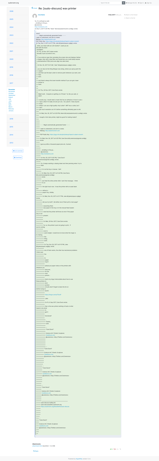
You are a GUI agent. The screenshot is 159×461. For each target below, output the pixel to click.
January (11, 110)
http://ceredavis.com (41, 27)
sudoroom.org (13, 3)
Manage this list (132, 3)
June (10, 101)
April (10, 105)
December (12, 89)
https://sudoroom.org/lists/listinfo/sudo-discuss (55, 406)
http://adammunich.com (48, 39)
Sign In (141, 3)
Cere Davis (41, 15)
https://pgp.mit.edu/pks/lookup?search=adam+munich (62, 41)
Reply (36, 451)
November (12, 91)
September (12, 95)
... (35, 31)
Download (18, 157)
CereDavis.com (50, 335)
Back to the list (130, 18)
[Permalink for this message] (120, 449)
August (11, 97)
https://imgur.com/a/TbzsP (53, 294)
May (10, 103)
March (10, 107)
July (10, 99)
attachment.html (37, 446)
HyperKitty (79, 459)
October (11, 93)
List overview (18, 151)
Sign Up (149, 3)
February (11, 109)
